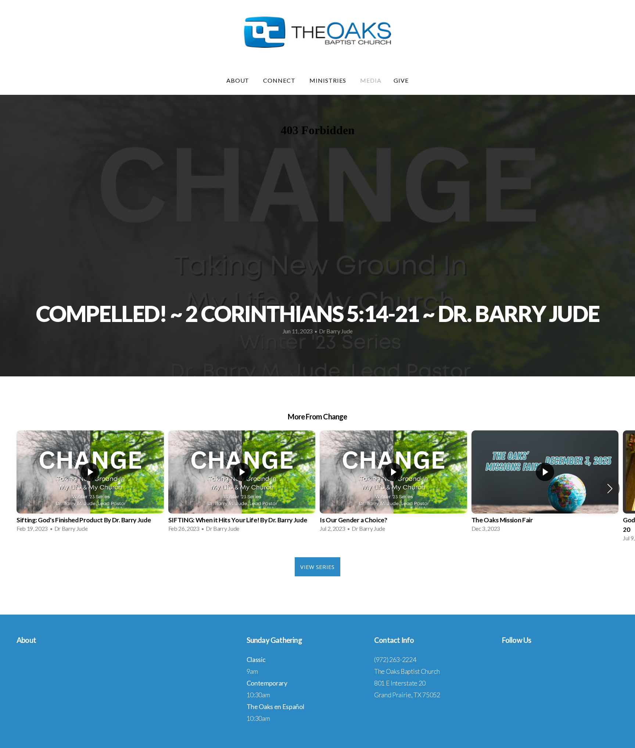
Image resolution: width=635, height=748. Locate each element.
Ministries (328, 80)
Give (401, 80)
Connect (280, 80)
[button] (610, 488)
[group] (90, 483)
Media (370, 80)
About (238, 80)
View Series (317, 566)
